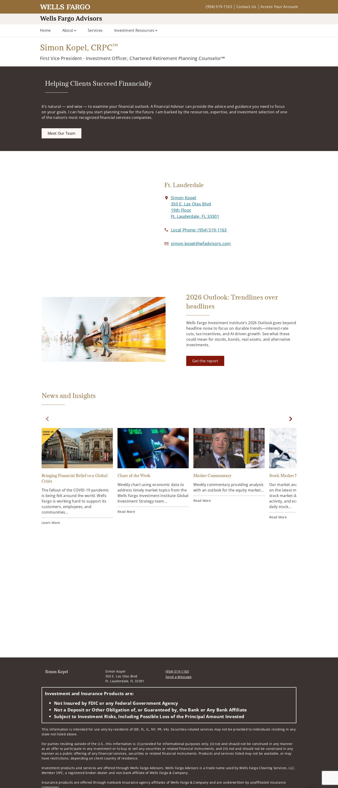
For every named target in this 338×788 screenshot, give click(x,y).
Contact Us (246, 6)
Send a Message (179, 677)
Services (95, 30)
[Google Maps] (93, 216)
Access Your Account (279, 6)
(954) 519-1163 (219, 6)
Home (45, 30)
